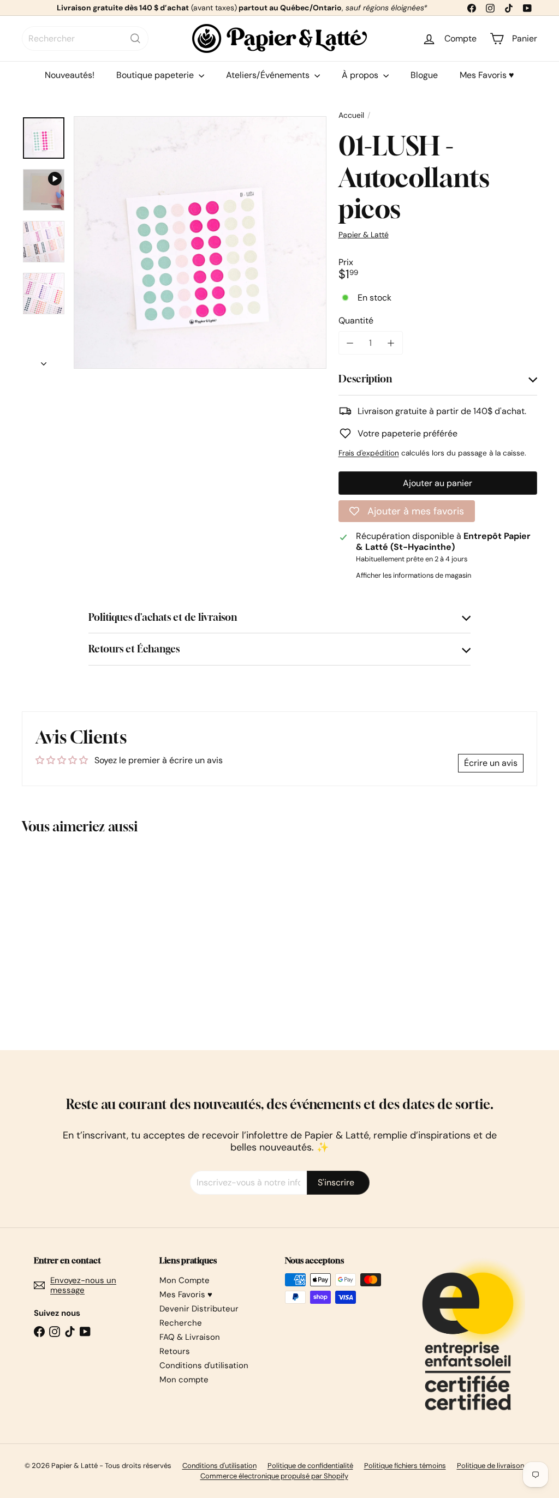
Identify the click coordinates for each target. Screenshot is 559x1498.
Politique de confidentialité (310, 1465)
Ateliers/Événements (269, 75)
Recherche (180, 1322)
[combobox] (85, 38)
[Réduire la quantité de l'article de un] (350, 343)
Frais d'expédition (368, 453)
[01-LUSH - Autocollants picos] (60, 934)
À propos (361, 75)
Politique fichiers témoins (405, 1465)
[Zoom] (200, 242)
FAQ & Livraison (189, 1337)
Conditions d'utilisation (203, 1365)
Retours (174, 1351)
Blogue (424, 75)
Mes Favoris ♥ (487, 75)
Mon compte (184, 1379)
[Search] (135, 38)
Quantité (355, 320)
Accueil (351, 115)
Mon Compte (184, 1280)
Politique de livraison (490, 1465)
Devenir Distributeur (199, 1308)
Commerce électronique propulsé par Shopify (274, 1476)
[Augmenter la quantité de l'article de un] (391, 343)
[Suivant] (44, 360)
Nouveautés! (69, 75)
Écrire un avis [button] (491, 763)
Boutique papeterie (156, 75)
